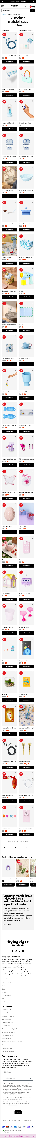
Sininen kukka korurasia (9, 459)
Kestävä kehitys (7, 996)
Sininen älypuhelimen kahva (25, 123)
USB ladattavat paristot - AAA (26, 459)
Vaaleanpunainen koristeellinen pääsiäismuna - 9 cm (8, 526)
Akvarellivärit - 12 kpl (25, 425)
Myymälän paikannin (8, 1016)
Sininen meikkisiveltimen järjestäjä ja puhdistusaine (9, 123)
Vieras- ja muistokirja (25, 56)
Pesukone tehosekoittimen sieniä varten (8, 661)
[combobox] (18, 1078)
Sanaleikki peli (23, 694)
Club (3, 989)
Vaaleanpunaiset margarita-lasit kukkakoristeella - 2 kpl (25, 627)
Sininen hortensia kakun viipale (9, 224)
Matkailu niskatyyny (7, 879)
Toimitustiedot (6, 1010)
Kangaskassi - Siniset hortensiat (8, 358)
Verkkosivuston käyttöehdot (10, 1029)
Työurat (4, 992)
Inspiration (5, 1002)
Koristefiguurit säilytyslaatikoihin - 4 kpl (9, 829)
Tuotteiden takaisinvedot (9, 1045)
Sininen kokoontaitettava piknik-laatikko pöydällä (26, 224)
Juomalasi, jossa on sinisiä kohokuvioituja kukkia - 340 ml (8, 190)
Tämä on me (6, 986)
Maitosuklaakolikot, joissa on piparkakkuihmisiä (9, 795)
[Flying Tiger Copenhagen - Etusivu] (18, 943)
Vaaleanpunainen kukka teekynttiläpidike (9, 493)
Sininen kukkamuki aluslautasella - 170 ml (25, 358)
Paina (3, 999)
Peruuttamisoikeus (7, 1023)
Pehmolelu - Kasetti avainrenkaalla (24, 593)
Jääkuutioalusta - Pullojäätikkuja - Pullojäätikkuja (7, 392)
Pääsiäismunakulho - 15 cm (26, 190)
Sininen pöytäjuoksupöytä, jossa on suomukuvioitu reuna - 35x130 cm (26, 325)
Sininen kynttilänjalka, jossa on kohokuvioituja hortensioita (9, 257)
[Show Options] (30, 1078)
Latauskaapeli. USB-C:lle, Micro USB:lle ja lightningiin (9, 56)
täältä (27, 1136)
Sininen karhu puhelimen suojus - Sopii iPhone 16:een (26, 157)
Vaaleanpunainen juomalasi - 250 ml (7, 627)
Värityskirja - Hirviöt (24, 661)
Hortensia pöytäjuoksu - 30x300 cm (9, 89)
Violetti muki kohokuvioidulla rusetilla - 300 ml (26, 526)
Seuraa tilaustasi (7, 1013)
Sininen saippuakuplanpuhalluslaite (26, 291)
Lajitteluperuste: (23, 31)
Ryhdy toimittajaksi (8, 1051)
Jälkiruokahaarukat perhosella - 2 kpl (24, 762)
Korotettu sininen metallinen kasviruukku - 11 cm (26, 392)
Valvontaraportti (7, 1048)
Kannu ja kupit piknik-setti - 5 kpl (22, 879)
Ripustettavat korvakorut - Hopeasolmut (26, 829)
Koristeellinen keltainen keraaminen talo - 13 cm (9, 291)
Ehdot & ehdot (6, 1026)
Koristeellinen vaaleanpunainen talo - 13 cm (9, 593)
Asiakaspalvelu (6, 1019)
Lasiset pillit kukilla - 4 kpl (26, 728)
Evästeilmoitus (6, 1039)
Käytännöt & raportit (8, 1032)
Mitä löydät (7, 925)
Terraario (4, 694)
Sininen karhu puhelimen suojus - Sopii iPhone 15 (9, 157)
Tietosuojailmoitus (7, 1035)
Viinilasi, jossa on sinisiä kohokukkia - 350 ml (9, 325)
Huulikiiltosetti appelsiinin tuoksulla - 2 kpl (26, 493)
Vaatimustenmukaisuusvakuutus (12, 1042)
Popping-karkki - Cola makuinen (8, 728)
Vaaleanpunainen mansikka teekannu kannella (7, 560)
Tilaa (18, 1112)
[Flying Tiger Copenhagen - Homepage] (14, 5)
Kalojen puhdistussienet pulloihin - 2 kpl (9, 425)
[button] (3, 6)
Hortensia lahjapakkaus (26, 257)
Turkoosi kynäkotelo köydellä (25, 89)
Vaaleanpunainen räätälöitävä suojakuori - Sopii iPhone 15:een (26, 560)
